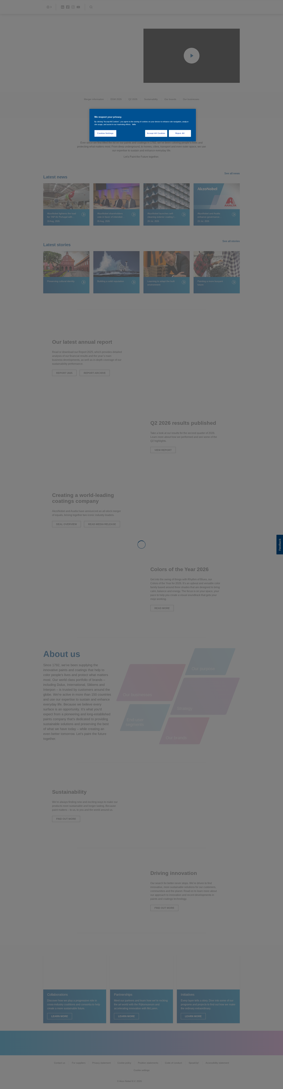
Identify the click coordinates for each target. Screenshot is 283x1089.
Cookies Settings (105, 133)
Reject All (180, 133)
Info (134, 124)
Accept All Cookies (156, 133)
